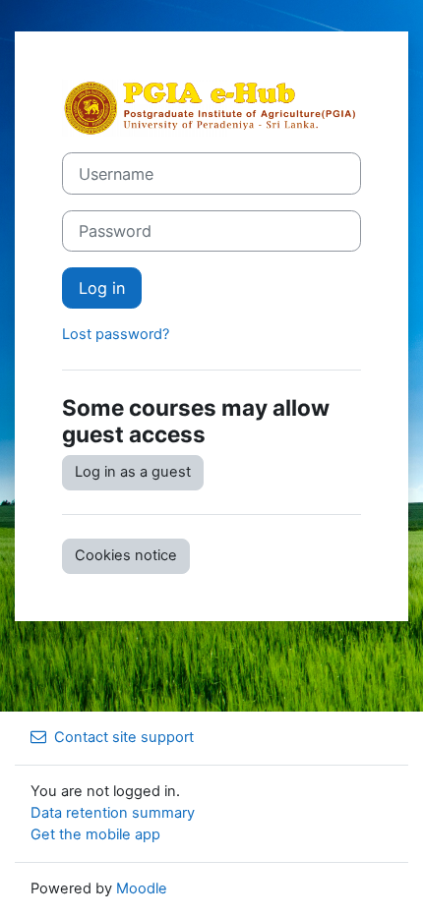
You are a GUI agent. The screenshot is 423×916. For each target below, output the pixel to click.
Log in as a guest (133, 472)
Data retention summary (112, 813)
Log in (102, 288)
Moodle (141, 888)
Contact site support (124, 737)
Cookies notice (126, 555)
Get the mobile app (95, 834)
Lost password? (115, 334)
